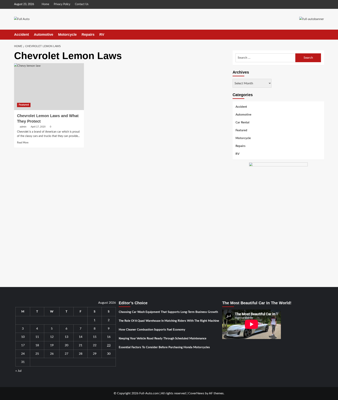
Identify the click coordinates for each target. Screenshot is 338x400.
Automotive (43, 34)
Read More (22, 142)
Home (45, 4)
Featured (24, 104)
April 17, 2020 (38, 126)
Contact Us (81, 4)
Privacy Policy (62, 4)
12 (52, 336)
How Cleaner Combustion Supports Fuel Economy (152, 329)
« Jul (18, 370)
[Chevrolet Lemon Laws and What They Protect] (49, 86)
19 (52, 345)
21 (80, 345)
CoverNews (196, 393)
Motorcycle (67, 34)
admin (23, 126)
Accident (21, 34)
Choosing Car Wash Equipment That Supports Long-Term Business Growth (168, 312)
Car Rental (242, 122)
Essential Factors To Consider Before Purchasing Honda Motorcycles (164, 347)
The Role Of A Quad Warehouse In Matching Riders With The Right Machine (169, 320)
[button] (321, 34)
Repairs (88, 34)
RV (101, 34)
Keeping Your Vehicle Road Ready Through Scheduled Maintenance (162, 338)
